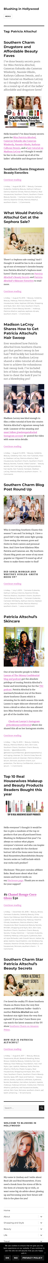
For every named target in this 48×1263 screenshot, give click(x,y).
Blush (16, 1058)
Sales (16, 303)
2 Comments (24, 202)
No (16, 1258)
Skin (14, 306)
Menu (8, 16)
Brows (40, 912)
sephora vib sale (32, 311)
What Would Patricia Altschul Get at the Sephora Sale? (23, 217)
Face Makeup (17, 1064)
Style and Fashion (26, 1077)
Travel (7, 1241)
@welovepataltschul (33, 753)
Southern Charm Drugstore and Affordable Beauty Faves (21, 49)
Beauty (31, 186)
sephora (21, 311)
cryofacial (20, 1080)
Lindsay (7, 186)
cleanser (16, 755)
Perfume (15, 1069)
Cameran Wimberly (12, 601)
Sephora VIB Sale (27, 303)
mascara (7, 944)
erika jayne (24, 936)
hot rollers (24, 1082)
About (7, 1216)
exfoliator (28, 1080)
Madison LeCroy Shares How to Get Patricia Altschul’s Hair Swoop (21, 331)
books (12, 1080)
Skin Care (21, 306)
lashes (38, 938)
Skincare (13, 761)
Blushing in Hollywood (21, 9)
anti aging (8, 755)
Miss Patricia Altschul (24, 137)
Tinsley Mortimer (17, 933)
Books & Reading (27, 1058)
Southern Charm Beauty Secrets (17, 308)
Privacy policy (32, 1258)
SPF (16, 1077)
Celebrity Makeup (11, 936)
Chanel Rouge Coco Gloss (20, 896)
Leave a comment (27, 606)
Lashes (35, 917)
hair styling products (32, 466)
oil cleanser (22, 758)
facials (6, 1082)
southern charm (10, 202)
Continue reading (12, 180)
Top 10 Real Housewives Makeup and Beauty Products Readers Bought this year (23, 785)
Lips (41, 917)
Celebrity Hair (16, 456)
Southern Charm (21, 194)
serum (6, 761)
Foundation (28, 1064)
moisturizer (32, 1085)
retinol (6, 1090)
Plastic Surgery (25, 1069)
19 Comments (25, 1093)
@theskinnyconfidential (14, 753)
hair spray (19, 466)
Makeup (13, 301)
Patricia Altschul (31, 192)
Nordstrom (14, 922)
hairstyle (27, 469)
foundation (14, 1082)
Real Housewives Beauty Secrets (27, 925)
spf (42, 1090)
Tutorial (20, 464)
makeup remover (19, 1085)
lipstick (12, 941)
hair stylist (8, 469)
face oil (38, 755)
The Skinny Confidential (23, 763)
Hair (24, 456)
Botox (37, 1058)
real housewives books (28, 1087)
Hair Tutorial (18, 469)
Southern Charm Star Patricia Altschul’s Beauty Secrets (23, 963)
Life (5, 1235)
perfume (15, 1087)
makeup (36, 308)
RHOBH (7, 928)
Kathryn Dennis (27, 601)
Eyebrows (33, 936)
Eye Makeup (14, 917)
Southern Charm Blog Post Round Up (24, 487)
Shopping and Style (19, 928)
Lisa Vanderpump (18, 920)
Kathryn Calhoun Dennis (14, 593)
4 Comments (16, 766)
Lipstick (7, 920)
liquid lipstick (21, 941)
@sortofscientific (19, 750)
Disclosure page (15, 880)
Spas (12, 1077)
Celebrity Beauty (19, 189)
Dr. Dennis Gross (28, 755)
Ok (7, 1258)
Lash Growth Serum (27, 938)
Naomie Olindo (22, 144)
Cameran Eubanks (26, 197)
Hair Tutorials (32, 456)
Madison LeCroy (12, 458)
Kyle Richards (26, 917)
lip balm (32, 1082)
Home (7, 1210)
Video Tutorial (30, 464)
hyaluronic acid (10, 758)
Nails (30, 1066)
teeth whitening (10, 1093)
